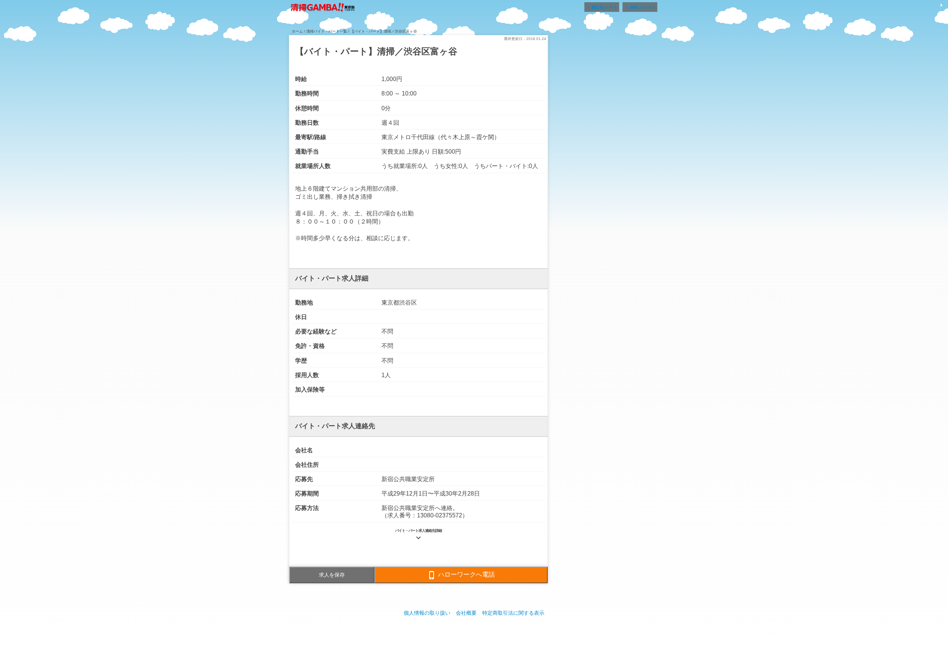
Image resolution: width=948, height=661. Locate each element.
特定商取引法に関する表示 (513, 613)
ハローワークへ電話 (461, 575)
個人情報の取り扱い (427, 613)
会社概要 (466, 613)
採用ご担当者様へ (474, 635)
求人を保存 (332, 575)
